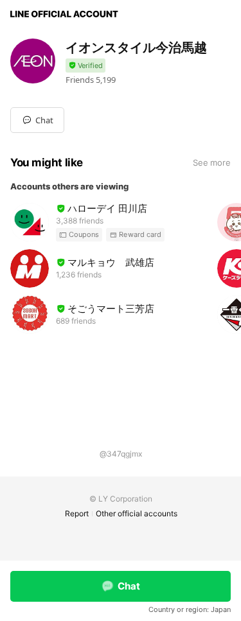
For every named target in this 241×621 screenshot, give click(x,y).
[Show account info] (85, 65)
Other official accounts (136, 513)
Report (77, 513)
